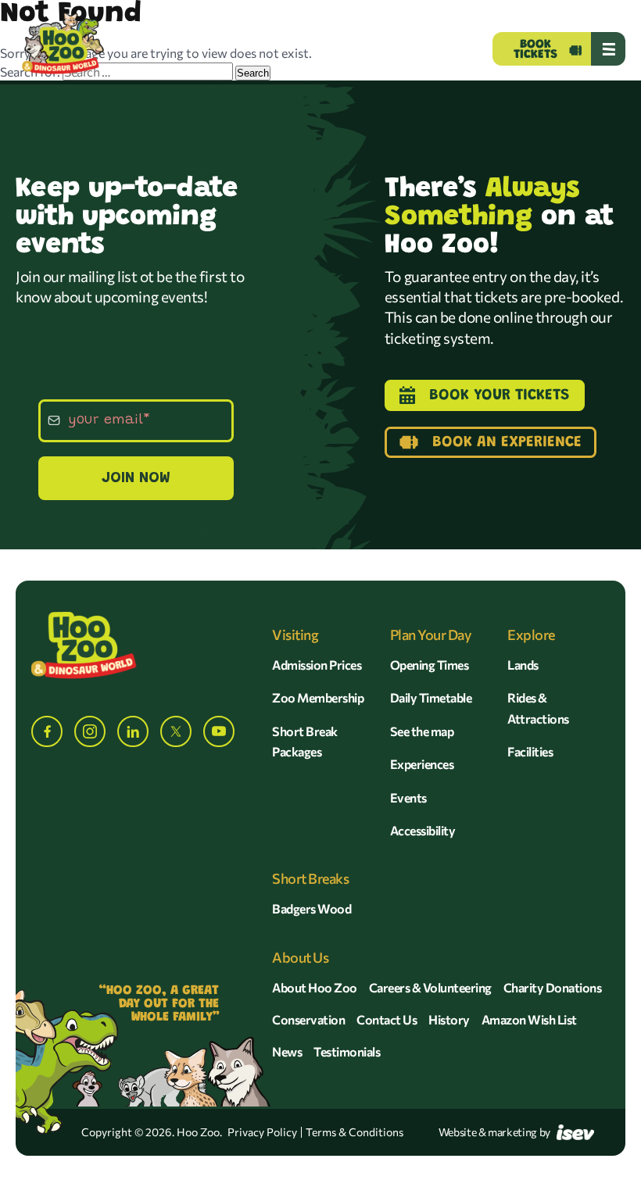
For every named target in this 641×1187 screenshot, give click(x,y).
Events (408, 797)
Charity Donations (552, 987)
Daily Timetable (431, 697)
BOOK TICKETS (535, 49)
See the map (422, 731)
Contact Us (386, 1019)
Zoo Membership (317, 697)
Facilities (530, 751)
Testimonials (346, 1051)
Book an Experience (507, 442)
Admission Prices (316, 664)
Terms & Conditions (354, 1132)
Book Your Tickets (499, 395)
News (287, 1051)
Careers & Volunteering (430, 987)
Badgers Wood (311, 908)
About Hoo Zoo (314, 987)
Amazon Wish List (529, 1019)
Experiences (422, 763)
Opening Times (429, 664)
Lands (523, 664)
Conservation (308, 1019)
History (449, 1019)
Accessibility (423, 830)
